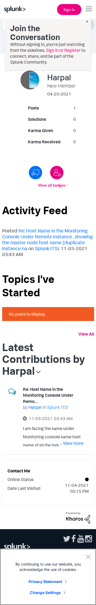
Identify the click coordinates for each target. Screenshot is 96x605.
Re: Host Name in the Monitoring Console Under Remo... (48, 395)
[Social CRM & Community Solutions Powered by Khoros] (78, 517)
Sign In (69, 9)
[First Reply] (35, 172)
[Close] (88, 556)
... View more (71, 443)
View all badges (51, 185)
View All (86, 334)
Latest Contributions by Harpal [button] (43, 358)
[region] (48, 577)
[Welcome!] (56, 172)
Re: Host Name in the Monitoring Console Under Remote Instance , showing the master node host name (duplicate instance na (47, 239)
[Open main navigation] (89, 8)
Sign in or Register (63, 50)
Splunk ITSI (47, 248)
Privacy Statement (45, 581)
